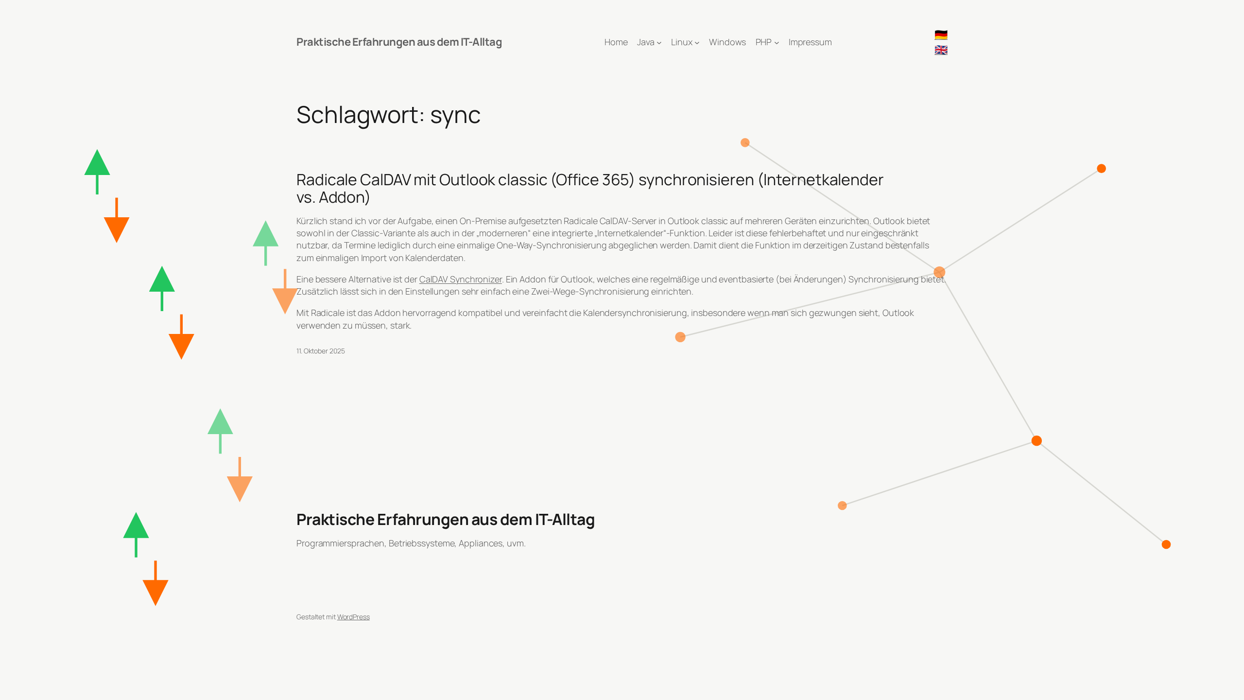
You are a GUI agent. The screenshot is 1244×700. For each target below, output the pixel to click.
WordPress (353, 616)
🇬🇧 (941, 49)
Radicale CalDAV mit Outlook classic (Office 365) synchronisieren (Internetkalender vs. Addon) (590, 188)
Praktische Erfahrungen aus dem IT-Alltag (399, 42)
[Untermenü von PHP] (776, 42)
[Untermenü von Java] (659, 42)
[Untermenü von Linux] (697, 42)
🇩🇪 (941, 34)
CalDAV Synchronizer (460, 279)
